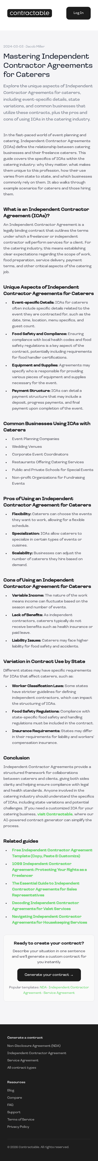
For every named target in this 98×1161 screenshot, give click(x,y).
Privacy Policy (18, 1127)
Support (14, 1112)
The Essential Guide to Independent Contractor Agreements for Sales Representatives (46, 889)
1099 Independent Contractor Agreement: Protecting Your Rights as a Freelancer (49, 870)
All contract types (21, 1068)
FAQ (10, 1105)
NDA (43, 987)
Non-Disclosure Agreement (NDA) (33, 1046)
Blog (10, 1090)
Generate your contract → (49, 975)
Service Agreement (59, 993)
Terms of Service (20, 1119)
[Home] (29, 13)
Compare (14, 1098)
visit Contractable (54, 814)
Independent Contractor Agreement (36, 1053)
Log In (78, 13)
